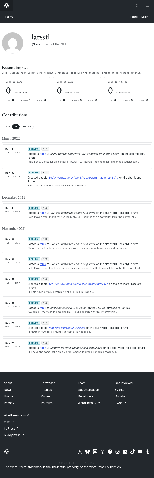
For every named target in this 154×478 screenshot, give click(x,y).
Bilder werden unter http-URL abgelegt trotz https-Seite (83, 177)
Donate (122, 396)
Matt (9, 422)
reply (43, 153)
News (8, 390)
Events (119, 390)
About (8, 383)
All (15, 126)
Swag (120, 403)
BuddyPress (14, 435)
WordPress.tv (89, 403)
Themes (46, 390)
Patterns (47, 403)
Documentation (88, 390)
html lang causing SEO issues (67, 327)
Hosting (9, 396)
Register (133, 16)
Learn (81, 383)
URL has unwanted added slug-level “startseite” (78, 283)
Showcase (48, 383)
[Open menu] (148, 5)
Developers (85, 396)
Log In (144, 16)
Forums (27, 126)
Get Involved (124, 383)
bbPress (11, 428)
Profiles (8, 16)
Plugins (45, 396)
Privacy (9, 403)
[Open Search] (136, 5)
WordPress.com (16, 415)
